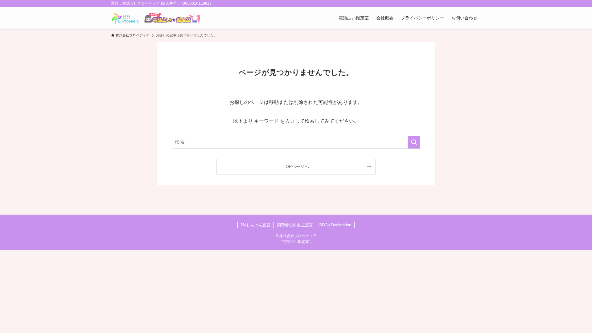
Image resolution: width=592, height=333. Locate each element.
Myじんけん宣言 (255, 225)
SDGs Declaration (335, 225)
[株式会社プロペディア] (125, 18)
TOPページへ (296, 166)
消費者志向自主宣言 (295, 225)
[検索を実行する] (414, 142)
